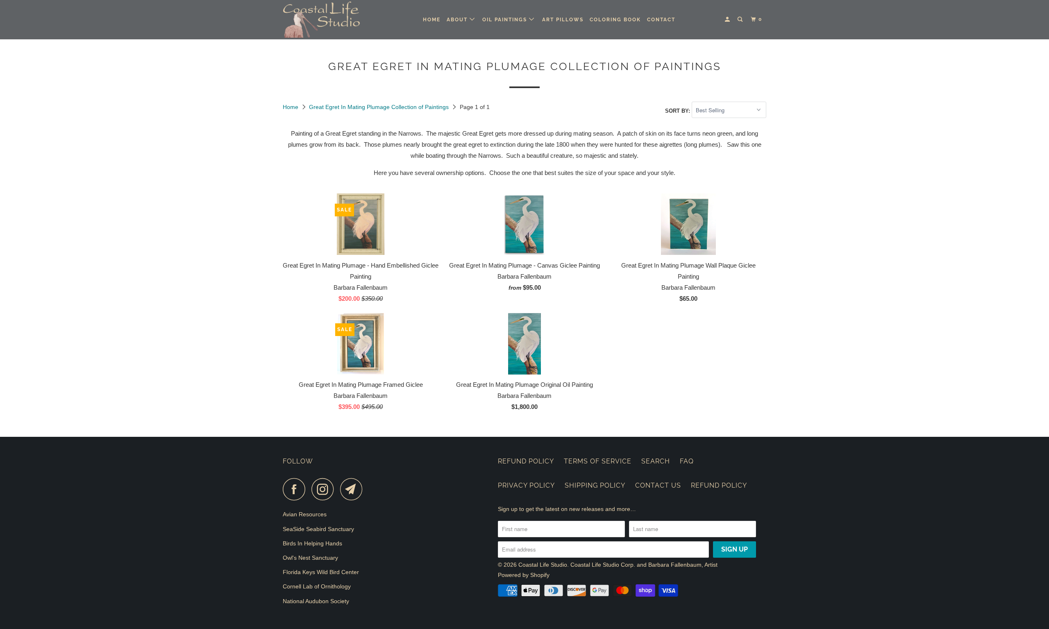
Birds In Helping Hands (312, 543)
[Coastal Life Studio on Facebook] (296, 489)
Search (655, 461)
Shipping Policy (595, 485)
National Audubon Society (316, 601)
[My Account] (728, 19)
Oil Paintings (505, 20)
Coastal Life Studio (542, 564)
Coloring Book (615, 20)
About (458, 20)
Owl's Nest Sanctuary (310, 557)
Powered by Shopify (523, 575)
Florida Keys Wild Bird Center (321, 572)
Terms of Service (597, 461)
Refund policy (719, 485)
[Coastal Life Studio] (325, 19)
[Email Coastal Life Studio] (353, 489)
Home (431, 20)
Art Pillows (563, 20)
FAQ (687, 461)
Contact (661, 20)
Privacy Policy (526, 485)
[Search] (741, 19)
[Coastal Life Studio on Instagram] (324, 489)
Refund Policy (526, 461)
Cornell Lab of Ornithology (317, 586)
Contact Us (658, 485)
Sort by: (678, 110)
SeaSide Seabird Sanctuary (318, 529)
